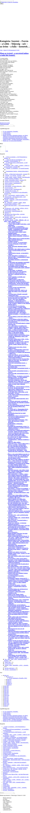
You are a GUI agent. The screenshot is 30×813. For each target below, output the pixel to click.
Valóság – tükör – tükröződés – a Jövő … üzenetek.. (17, 665)
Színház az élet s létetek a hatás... (16, 594)
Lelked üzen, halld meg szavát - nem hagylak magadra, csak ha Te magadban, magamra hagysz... (19, 512)
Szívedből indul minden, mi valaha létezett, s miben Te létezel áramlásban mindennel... (19, 612)
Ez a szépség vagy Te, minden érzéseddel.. (18, 437)
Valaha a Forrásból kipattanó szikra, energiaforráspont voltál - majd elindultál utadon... (18, 653)
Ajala (1, 50)
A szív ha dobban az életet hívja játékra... (18, 319)
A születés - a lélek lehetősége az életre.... (18, 328)
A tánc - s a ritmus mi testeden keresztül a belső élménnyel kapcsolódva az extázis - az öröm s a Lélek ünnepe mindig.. (18, 331)
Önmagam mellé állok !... (14, 571)
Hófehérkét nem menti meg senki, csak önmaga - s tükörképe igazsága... (17, 482)
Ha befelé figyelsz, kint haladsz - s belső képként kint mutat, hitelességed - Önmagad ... (19, 451)
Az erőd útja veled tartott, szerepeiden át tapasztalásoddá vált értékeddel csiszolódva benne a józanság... (18, 403)
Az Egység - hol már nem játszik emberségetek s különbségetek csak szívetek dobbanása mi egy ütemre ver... (19, 389)
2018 (6, 695)
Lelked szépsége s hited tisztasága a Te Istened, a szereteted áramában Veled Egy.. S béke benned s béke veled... (18, 508)
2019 (6, 694)
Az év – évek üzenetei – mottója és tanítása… (15, 195)
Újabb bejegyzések (4, 124)
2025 (6, 686)
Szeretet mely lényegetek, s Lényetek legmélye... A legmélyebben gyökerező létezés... (17, 586)
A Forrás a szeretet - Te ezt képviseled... (17, 242)
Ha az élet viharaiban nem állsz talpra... (17, 446)
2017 (6, 696)
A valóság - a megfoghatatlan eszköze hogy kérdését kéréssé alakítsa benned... (18, 350)
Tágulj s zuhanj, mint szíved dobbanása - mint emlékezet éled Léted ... (18, 617)
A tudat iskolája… (7, 132)
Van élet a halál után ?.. (10, 668)
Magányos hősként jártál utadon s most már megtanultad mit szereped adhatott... (19, 526)
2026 (6, 675)
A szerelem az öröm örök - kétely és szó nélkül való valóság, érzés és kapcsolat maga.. (17, 291)
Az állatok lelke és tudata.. (11, 190)
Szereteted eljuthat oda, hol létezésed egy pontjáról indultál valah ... (18, 589)
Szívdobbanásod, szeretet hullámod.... (17, 605)
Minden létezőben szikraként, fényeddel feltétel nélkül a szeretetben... (17, 534)
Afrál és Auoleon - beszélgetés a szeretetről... (18, 376)
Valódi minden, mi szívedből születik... (17, 655)
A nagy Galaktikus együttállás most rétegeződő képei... (16, 277)
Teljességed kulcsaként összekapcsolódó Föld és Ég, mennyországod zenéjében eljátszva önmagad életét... (19, 633)
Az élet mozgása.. (7, 134)
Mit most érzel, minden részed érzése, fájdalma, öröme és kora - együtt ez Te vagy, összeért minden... (19, 553)
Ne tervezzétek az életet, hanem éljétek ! (17, 558)
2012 (6, 703)
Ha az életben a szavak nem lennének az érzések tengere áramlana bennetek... (18, 448)
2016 (6, 698)
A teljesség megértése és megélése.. (16, 333)
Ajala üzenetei (8, 184)
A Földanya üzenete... (13, 241)
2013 (6, 702)
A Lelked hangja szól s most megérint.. (17, 271)
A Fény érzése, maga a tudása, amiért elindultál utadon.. (17, 232)
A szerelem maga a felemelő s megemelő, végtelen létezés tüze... (18, 294)
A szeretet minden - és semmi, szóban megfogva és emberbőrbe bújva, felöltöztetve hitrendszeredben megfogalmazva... (19, 309)
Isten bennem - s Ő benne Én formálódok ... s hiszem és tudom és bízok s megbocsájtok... (19, 489)
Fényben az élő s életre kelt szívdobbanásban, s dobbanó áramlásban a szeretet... (18, 440)
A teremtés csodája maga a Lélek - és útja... (18, 339)
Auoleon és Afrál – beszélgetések (12, 189)
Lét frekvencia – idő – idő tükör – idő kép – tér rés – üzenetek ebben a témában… (15, 769)
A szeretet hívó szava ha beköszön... (16, 306)
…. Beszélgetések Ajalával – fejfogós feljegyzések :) (17, 171)
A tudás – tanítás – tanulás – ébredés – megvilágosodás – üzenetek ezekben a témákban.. (16, 743)
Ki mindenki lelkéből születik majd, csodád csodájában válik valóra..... (18, 497)
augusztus (10, 676)
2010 (6, 706)
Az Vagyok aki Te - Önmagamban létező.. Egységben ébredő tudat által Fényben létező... (18, 410)
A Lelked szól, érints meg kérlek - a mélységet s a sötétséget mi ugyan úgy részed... (17, 274)
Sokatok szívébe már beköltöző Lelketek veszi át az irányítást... (18, 574)
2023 (6, 688)
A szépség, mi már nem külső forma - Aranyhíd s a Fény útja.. (17, 288)
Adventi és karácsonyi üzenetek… (12, 181)
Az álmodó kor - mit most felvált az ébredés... (19, 386)
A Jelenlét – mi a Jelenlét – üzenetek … (14, 175)
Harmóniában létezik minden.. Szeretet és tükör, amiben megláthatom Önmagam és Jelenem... (18, 467)
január (9, 684)
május (9, 680)
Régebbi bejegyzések (5, 123)
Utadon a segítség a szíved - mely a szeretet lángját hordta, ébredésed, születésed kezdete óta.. (18, 649)
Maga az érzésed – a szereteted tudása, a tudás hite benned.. (14, 54)
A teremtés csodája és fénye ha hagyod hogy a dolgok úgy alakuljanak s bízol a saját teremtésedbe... (18, 336)
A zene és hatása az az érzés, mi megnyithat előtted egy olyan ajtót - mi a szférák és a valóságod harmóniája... (18, 360)
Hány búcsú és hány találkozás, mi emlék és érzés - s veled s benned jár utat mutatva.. (18, 460)
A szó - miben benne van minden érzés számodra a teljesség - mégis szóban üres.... (18, 326)
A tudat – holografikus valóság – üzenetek (14, 180)
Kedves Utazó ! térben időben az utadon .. (18, 495)
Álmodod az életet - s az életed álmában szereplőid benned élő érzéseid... (17, 378)
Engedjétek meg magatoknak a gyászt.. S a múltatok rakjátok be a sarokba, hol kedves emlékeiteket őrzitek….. (19, 428)
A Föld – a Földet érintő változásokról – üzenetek (16, 174)
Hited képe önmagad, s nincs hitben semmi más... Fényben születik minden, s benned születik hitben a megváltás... (18, 471)
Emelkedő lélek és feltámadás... (15, 423)
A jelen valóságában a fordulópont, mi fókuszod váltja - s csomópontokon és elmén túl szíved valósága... (19, 257)
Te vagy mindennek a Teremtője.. (10, 131)
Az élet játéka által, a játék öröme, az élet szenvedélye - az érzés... (18, 392)
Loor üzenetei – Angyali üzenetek (12, 211)
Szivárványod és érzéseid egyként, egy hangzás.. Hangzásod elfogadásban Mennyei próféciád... (19, 597)
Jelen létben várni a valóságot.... (16, 491)
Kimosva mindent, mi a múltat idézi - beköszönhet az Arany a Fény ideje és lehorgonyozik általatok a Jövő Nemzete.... (18, 500)
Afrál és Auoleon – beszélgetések (12, 183)
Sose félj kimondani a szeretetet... (16, 575)
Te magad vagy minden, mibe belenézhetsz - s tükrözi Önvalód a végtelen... (18, 621)
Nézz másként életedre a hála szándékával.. (18, 566)
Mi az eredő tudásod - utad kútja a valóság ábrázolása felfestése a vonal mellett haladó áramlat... (18, 529)
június (9, 679)
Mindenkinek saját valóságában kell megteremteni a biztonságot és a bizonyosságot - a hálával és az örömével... (18, 547)
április (9, 682)
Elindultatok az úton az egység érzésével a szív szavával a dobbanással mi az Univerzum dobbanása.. (18, 417)
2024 (6, 687)
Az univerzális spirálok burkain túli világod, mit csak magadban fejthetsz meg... (18, 406)
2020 (6, 692)
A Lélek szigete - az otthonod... (15, 270)
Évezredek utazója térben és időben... (17, 435)
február (9, 683)
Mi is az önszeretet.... (13, 532)
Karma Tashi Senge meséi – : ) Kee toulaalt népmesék (17, 205)
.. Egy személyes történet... (14, 222)
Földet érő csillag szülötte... (14, 442)
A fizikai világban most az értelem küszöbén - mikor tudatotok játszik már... (19, 239)
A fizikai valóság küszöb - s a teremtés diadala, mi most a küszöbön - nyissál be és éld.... (18, 236)
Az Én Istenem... (12, 397)
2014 (6, 700)
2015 (6, 699)
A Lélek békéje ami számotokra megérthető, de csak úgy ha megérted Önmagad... (18, 263)
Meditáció (7, 212)
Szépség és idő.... (12, 577)
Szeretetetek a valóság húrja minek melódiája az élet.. (16, 592)
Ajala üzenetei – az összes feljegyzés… (14, 186)
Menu (2, 3)
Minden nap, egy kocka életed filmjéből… (12, 140)
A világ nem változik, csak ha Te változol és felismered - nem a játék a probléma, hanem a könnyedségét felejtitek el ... (19, 356)
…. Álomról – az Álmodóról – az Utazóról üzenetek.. (17, 168)
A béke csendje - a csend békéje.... (16, 226)
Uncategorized (8, 663)
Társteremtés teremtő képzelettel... (16, 619)
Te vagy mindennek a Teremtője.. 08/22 (18, 678)
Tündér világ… (8, 662)
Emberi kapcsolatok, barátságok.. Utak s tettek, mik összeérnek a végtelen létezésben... (18, 421)
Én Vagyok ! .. (11, 425)
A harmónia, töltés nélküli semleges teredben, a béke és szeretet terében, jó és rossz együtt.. (19, 250)
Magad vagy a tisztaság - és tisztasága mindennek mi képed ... (17, 523)
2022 (6, 690)
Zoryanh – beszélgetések (10, 669)
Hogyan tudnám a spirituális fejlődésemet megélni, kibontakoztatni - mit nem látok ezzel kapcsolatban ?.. (18, 486)
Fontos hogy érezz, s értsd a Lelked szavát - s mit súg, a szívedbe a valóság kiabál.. (19, 444)
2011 (6, 704)
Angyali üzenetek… (9, 187)
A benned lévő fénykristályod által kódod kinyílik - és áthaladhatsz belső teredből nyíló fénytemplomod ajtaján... (18, 229)
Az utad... (10, 407)
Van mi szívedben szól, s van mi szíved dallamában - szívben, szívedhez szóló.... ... (18, 657)
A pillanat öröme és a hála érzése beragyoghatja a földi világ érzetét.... (17, 280)
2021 (6, 691)
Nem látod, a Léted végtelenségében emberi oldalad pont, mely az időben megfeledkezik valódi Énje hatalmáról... (19, 561)
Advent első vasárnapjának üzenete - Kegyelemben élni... (17, 366)
